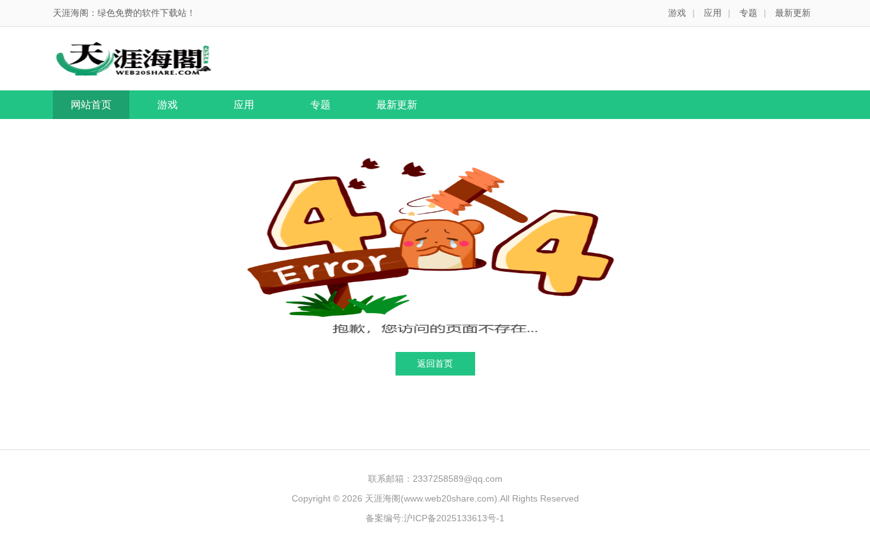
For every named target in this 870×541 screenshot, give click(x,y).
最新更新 (793, 13)
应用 (713, 13)
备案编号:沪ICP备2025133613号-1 (435, 518)
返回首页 (435, 363)
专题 (748, 13)
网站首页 (91, 104)
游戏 (677, 13)
